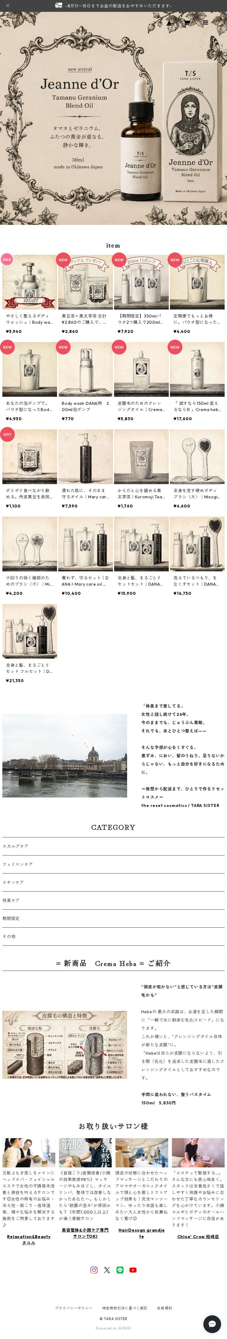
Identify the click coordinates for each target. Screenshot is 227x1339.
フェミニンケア (17, 864)
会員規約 (164, 1308)
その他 (8, 936)
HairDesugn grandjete (142, 1233)
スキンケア (13, 882)
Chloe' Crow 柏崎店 (198, 1236)
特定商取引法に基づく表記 (125, 1308)
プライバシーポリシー (74, 1308)
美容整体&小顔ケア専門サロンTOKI (85, 1233)
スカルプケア (15, 846)
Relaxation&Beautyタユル (29, 1239)
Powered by (107, 1328)
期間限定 (11, 918)
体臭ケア (11, 900)
